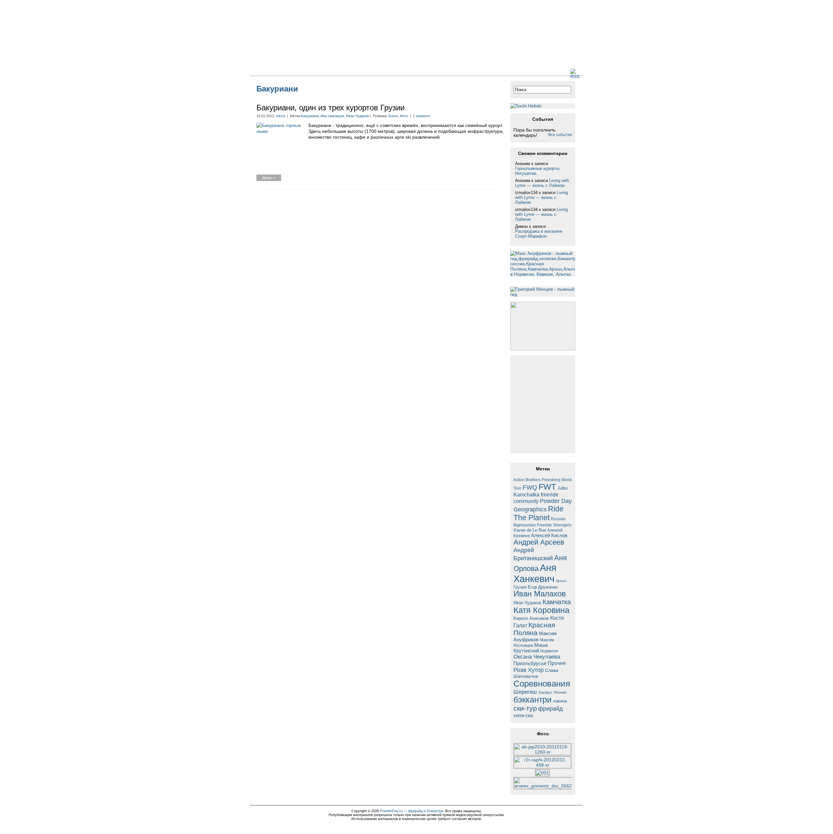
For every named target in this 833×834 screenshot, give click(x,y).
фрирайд (550, 708)
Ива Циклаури (332, 116)
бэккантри (532, 699)
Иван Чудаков (357, 116)
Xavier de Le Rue (529, 530)
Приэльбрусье (529, 663)
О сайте (493, 71)
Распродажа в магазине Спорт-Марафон (538, 234)
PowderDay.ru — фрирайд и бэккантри (411, 811)
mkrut (280, 116)
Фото (359, 71)
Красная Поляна (534, 628)
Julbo (562, 488)
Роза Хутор (528, 669)
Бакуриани (310, 116)
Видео (381, 71)
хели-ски (523, 715)
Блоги (339, 71)
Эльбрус (545, 692)
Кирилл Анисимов (531, 618)
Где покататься (460, 71)
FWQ (530, 487)
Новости (290, 71)
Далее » (268, 178)
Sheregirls (562, 525)
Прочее (557, 663)
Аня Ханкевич (534, 573)
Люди (428, 71)
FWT (547, 486)
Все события (560, 134)
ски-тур (525, 708)
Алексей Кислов (549, 535)
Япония (560, 692)
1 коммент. (422, 116)
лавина (560, 701)
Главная (263, 71)
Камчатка (556, 601)
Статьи (315, 71)
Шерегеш (525, 692)
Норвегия (549, 651)
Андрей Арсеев (538, 542)
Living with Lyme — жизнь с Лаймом (542, 183)
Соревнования (541, 683)
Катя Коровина (541, 610)
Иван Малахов (539, 594)
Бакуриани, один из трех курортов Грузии (330, 107)
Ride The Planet (538, 513)
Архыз (561, 581)
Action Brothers (526, 480)
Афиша (405, 71)
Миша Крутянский (530, 647)
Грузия (519, 587)
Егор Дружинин (543, 587)
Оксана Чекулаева (536, 656)
